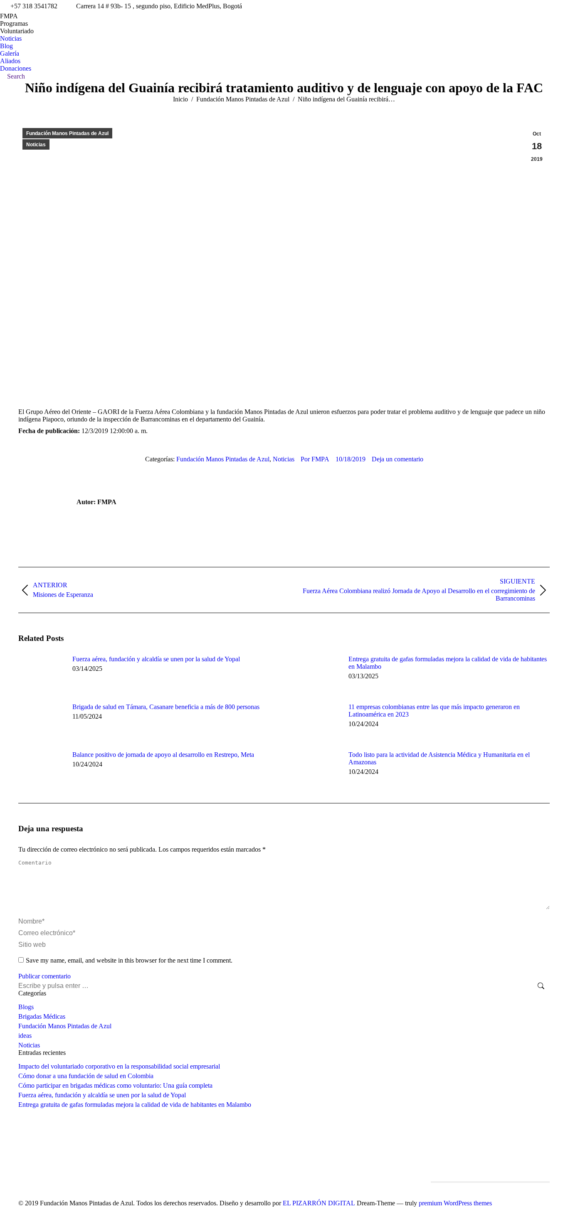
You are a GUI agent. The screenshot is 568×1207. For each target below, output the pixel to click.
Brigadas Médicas (41, 1016)
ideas (25, 1035)
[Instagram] (311, 1162)
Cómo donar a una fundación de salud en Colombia (85, 1075)
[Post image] (41, 674)
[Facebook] (299, 1162)
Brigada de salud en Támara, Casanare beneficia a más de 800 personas (165, 706)
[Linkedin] (324, 1162)
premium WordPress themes (455, 1203)
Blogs (26, 1006)
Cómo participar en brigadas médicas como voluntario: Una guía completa (115, 1085)
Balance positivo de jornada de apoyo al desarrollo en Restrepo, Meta (163, 754)
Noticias (36, 145)
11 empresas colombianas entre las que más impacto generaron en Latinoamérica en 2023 (434, 710)
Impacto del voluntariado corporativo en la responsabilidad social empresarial (119, 1066)
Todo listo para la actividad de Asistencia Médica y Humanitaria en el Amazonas (439, 758)
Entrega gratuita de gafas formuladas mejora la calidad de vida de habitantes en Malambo (447, 662)
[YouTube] (336, 1162)
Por (315, 459)
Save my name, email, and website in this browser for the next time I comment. (129, 960)
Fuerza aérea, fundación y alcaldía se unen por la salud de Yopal (156, 659)
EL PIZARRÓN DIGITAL (319, 1203)
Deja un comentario (397, 459)
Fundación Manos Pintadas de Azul (67, 133)
